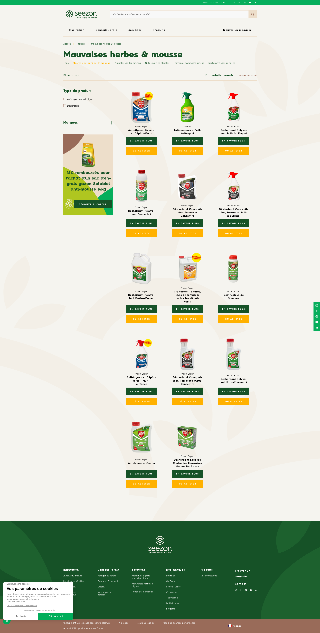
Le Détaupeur (173, 603)
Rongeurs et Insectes (142, 592)
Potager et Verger (107, 576)
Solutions (135, 30)
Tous (65, 63)
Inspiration (76, 30)
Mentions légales (145, 623)
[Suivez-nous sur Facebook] (239, 2)
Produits (159, 30)
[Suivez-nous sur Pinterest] (245, 2)
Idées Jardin (69, 587)
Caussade (171, 592)
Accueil (67, 44)
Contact (240, 584)
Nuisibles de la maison (128, 63)
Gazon (101, 587)
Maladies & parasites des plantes (141, 577)
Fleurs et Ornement (108, 581)
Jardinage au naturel (105, 593)
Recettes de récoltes (73, 581)
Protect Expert (173, 587)
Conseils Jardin (106, 30)
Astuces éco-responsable (69, 593)
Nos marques (175, 570)
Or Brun (170, 581)
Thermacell (172, 598)
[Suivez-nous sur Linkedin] (255, 2)
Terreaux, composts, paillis (189, 63)
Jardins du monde (72, 576)
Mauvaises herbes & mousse (106, 44)
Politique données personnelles (179, 623)
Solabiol (170, 576)
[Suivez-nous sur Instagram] (233, 2)
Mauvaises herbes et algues (143, 585)
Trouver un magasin (237, 30)
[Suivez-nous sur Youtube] (250, 2)
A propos (123, 623)
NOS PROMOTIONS (214, 2)
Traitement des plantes (221, 63)
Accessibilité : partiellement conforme (83, 628)
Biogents (170, 609)
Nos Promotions (208, 576)
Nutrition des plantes (157, 63)
